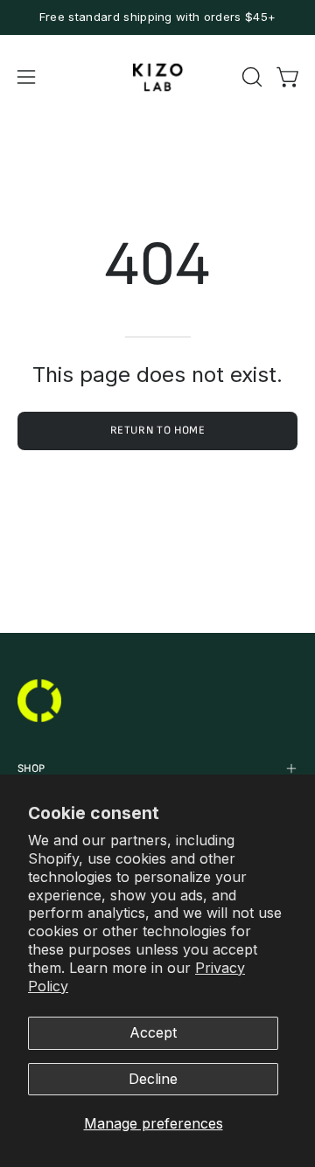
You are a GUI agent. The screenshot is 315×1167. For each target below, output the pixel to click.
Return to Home (158, 430)
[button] (250, 77)
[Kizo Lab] (157, 77)
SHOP (31, 768)
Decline (153, 1078)
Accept (153, 1032)
